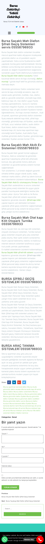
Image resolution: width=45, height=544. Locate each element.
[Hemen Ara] (40, 539)
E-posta (5, 456)
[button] (4, 539)
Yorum (5, 434)
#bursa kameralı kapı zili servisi (14, 408)
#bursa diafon (8, 392)
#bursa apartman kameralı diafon (15, 387)
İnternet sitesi (7, 466)
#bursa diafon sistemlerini (23, 392)
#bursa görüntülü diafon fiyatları (14, 396)
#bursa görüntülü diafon (33, 394)
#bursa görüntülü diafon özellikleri (27, 399)
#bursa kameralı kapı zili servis (30, 406)
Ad (3, 447)
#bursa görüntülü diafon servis (14, 401)
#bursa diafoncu (18, 394)
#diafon (13, 413)
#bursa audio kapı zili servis (31, 389)
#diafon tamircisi (22, 413)
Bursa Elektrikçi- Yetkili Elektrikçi (14, 11)
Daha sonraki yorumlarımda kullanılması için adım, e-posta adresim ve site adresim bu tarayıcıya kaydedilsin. (22, 479)
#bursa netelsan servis (18, 411)
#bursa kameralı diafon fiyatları (20, 403)
